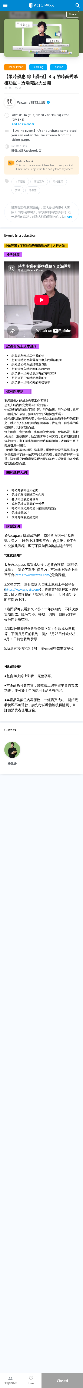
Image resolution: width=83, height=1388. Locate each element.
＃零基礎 (20, 181)
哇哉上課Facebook (24, 150)
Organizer (10, 1383)
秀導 (17, 190)
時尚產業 (58, 181)
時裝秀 (33, 190)
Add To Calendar (22, 124)
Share (73, 14)
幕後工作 (39, 181)
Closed (62, 1380)
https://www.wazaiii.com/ (33, 575)
